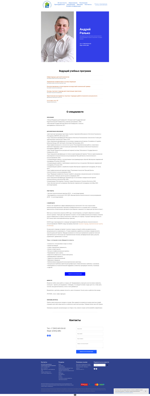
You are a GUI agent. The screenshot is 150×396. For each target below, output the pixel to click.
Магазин (80, 4)
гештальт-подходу (83, 223)
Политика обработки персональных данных (124, 392)
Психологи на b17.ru (80, 369)
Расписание (83, 3)
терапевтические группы (96, 223)
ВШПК (60, 364)
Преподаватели (59, 4)
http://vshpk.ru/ (45, 386)
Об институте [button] (62, 3)
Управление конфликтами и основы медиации (61, 81)
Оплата (60, 375)
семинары (51, 225)
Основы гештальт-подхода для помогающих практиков (64, 91)
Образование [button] (73, 3)
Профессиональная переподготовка (66, 368)
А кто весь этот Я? (52, 100)
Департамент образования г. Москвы (83, 365)
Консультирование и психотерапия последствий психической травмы (68, 86)
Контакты (88, 4)
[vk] (48, 335)
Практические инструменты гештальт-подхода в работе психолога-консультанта (72, 96)
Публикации (71, 4)
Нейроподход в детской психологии (58, 77)
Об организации (62, 366)
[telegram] (50, 335)
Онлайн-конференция (73, 6)
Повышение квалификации (64, 369)
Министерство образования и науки (83, 364)
